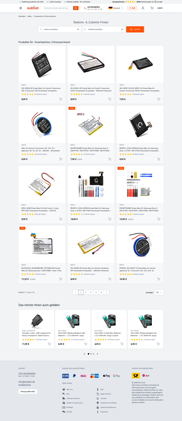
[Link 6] (140, 124)
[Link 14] (73, 321)
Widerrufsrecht (105, 394)
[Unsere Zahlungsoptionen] (65, 375)
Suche (137, 29)
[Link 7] (41, 184)
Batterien (62, 331)
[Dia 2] (91, 354)
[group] (27, 94)
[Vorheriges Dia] (84, 354)
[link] (75, 292)
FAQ (67, 394)
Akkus (23, 85)
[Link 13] (36, 321)
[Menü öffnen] (21, 8)
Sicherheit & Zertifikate (108, 403)
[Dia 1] (88, 354)
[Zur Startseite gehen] (32, 7)
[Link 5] (91, 124)
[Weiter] (106, 292)
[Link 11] (91, 244)
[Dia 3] (93, 354)
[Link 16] (145, 321)
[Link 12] (140, 244)
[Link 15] (109, 321)
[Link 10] (41, 244)
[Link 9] (140, 184)
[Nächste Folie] (97, 354)
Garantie (103, 398)
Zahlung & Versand (72, 398)
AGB (101, 389)
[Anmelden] (143, 8)
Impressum (104, 412)
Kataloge (69, 407)
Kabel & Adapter (28, 331)
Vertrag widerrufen (27, 392)
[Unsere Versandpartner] (136, 375)
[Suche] (75, 8)
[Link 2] (91, 64)
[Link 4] (41, 124)
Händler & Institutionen (74, 403)
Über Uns (69, 389)
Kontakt (69, 412)
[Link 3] (140, 64)
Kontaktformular (24, 385)
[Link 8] (91, 184)
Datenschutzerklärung (108, 407)
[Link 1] (41, 64)
